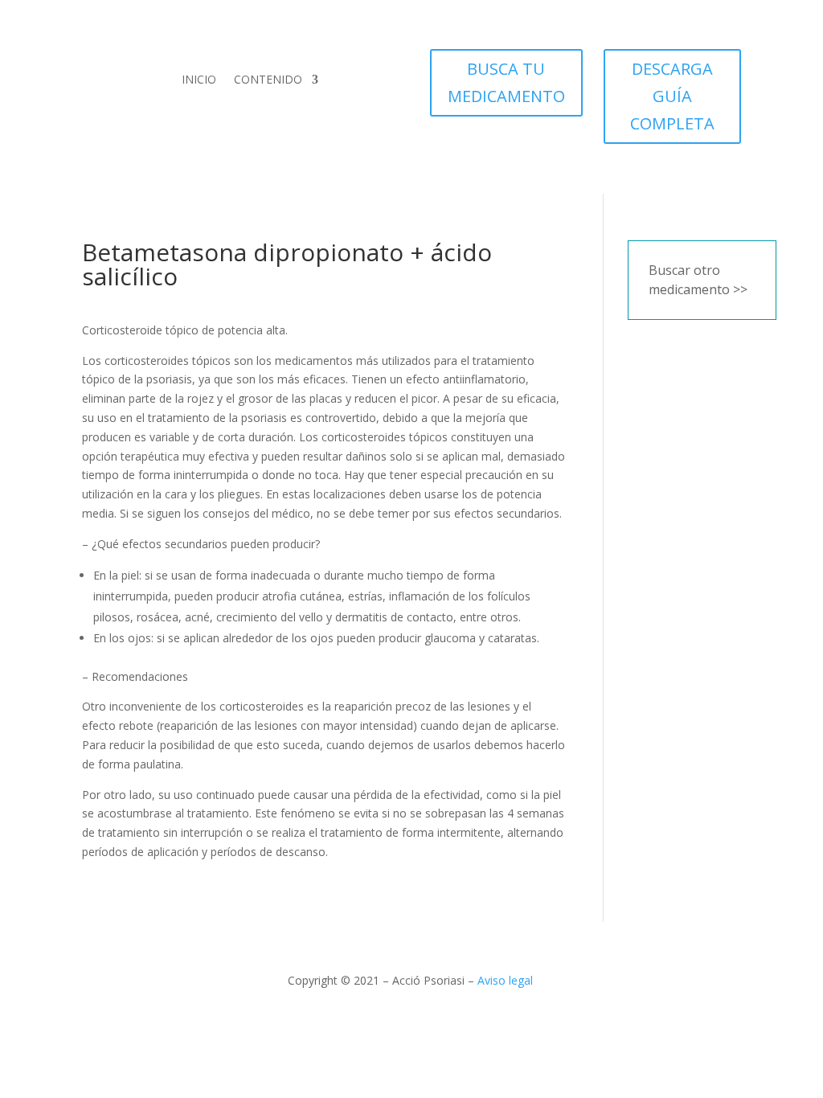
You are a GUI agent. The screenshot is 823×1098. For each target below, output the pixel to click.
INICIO (199, 79)
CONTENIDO (268, 79)
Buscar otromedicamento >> (698, 279)
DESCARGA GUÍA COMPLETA (672, 96)
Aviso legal (505, 980)
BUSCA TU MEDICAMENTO (506, 82)
